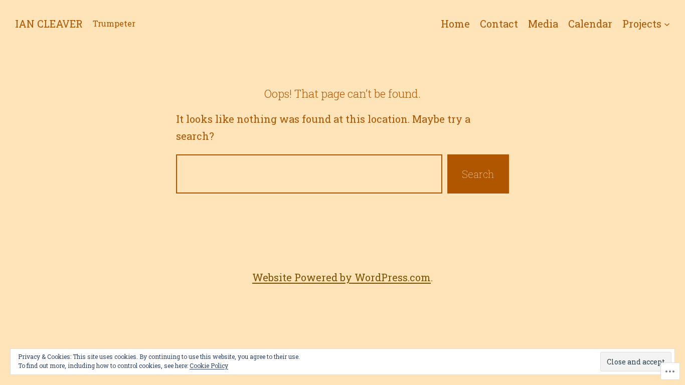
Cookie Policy (209, 365)
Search (478, 173)
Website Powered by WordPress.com (341, 277)
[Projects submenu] (667, 24)
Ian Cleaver (49, 23)
